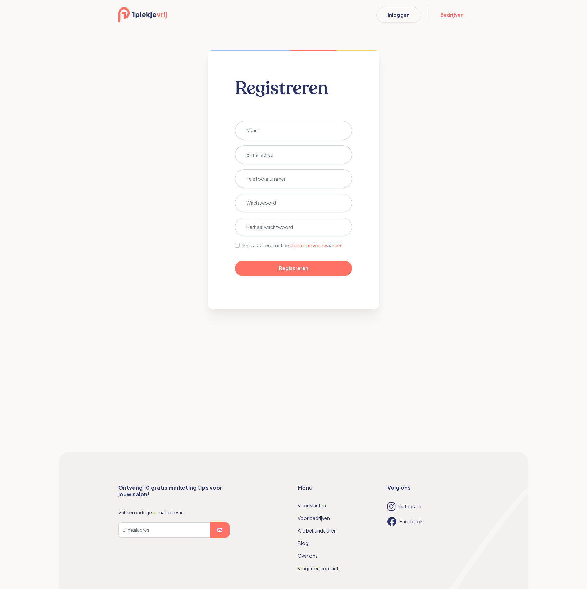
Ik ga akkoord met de (292, 245)
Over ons (308, 556)
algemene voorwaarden (316, 245)
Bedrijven (452, 15)
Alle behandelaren (317, 530)
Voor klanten (312, 505)
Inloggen (399, 15)
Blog (303, 543)
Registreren (293, 268)
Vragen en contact (318, 568)
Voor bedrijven (314, 518)
